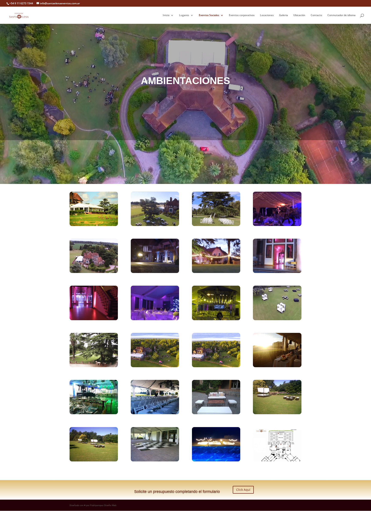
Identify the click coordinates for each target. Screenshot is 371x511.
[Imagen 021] (94, 272)
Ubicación (299, 15)
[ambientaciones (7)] (94, 460)
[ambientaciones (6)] (277, 413)
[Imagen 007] (155, 225)
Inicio (166, 15)
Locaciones (267, 15)
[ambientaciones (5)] (216, 413)
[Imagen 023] (216, 272)
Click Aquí (243, 490)
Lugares (184, 15)
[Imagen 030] (155, 319)
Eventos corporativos (242, 15)
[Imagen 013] (277, 225)
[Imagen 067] (94, 366)
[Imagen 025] (277, 272)
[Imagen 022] (155, 272)
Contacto (316, 15)
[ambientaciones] (216, 460)
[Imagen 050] (277, 319)
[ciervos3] (94, 225)
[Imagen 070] (155, 366)
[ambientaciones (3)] (94, 413)
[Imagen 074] (216, 366)
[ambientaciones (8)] (155, 460)
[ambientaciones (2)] (277, 366)
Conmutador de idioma (341, 15)
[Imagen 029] (94, 319)
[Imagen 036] (216, 319)
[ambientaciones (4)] (155, 413)
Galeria (283, 15)
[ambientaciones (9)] (277, 460)
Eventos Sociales (209, 15)
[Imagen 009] (216, 225)
